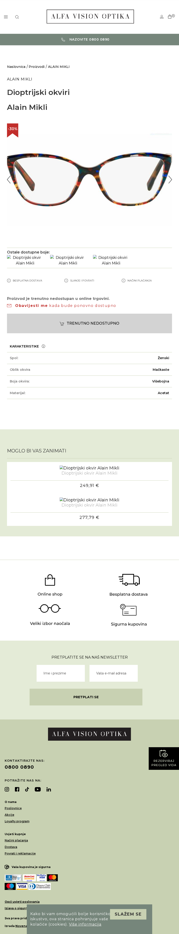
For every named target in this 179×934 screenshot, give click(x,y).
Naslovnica (16, 67)
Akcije (9, 814)
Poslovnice (13, 808)
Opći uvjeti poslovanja (22, 901)
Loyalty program (17, 821)
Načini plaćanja (16, 840)
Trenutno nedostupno (93, 323)
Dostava (11, 847)
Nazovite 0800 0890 (89, 39)
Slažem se (128, 914)
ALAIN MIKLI (59, 67)
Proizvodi (37, 67)
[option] (89, 179)
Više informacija (85, 924)
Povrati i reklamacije (20, 853)
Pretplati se (86, 697)
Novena (21, 926)
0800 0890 (19, 767)
